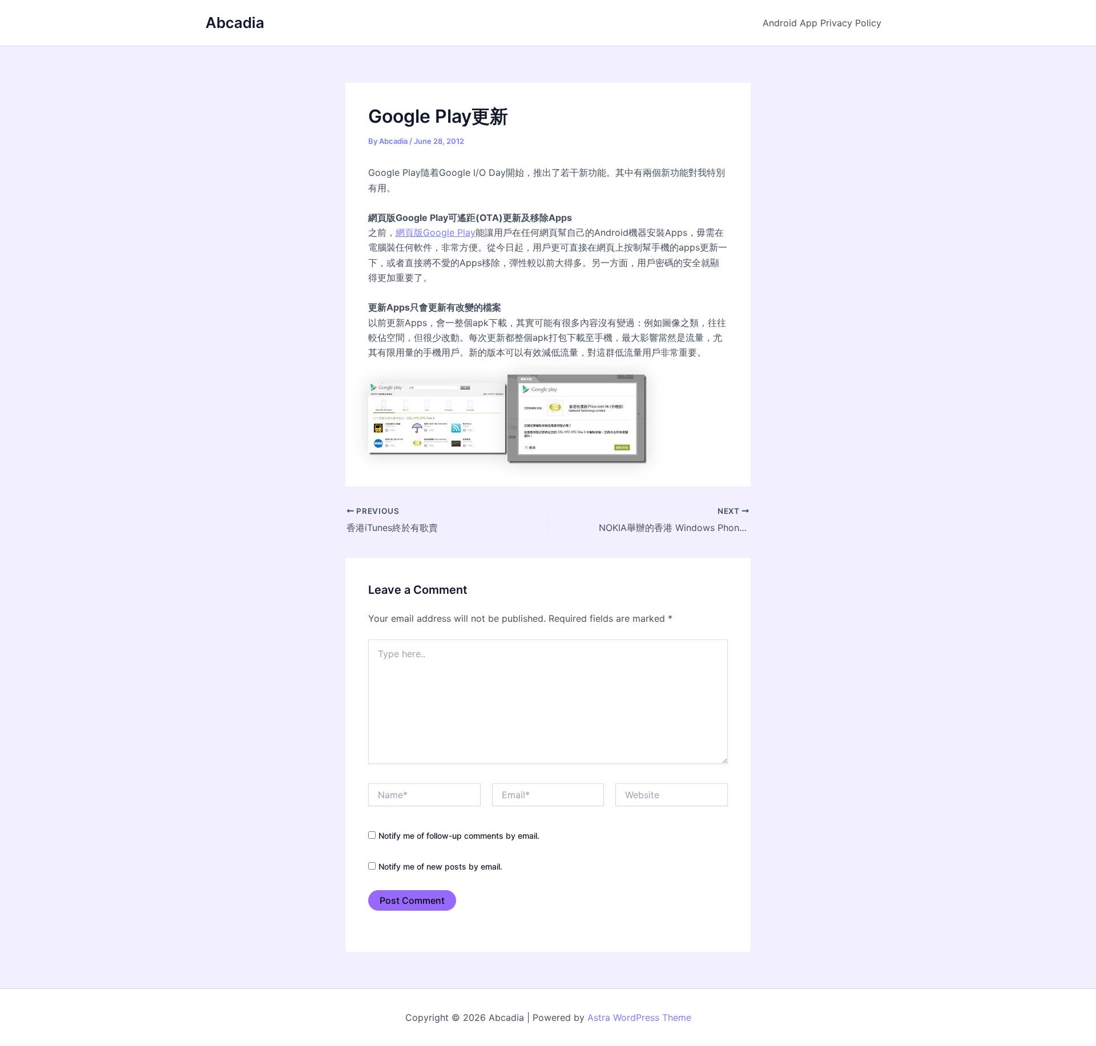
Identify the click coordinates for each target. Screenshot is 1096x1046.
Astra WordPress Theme (639, 1017)
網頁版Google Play (436, 232)
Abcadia (235, 22)
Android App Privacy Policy (822, 23)
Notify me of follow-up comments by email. (458, 835)
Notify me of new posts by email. (440, 866)
